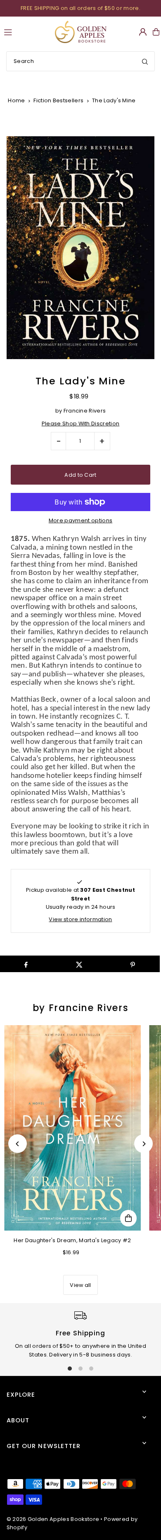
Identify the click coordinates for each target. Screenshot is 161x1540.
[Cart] (156, 32)
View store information (80, 919)
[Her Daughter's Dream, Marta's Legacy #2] (72, 1128)
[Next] (143, 1143)
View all (80, 1285)
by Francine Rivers (81, 1008)
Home (16, 100)
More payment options (80, 520)
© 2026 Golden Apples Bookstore (53, 1519)
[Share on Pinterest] (133, 964)
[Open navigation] (26, 31)
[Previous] (17, 1143)
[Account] (143, 32)
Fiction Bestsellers (58, 100)
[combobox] (80, 61)
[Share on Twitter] (79, 964)
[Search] (145, 61)
